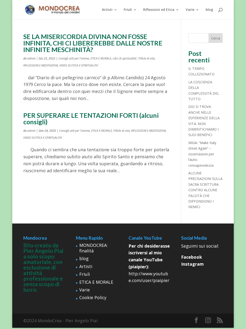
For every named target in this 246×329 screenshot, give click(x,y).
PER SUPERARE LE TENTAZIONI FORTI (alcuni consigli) (91, 118)
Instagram (192, 264)
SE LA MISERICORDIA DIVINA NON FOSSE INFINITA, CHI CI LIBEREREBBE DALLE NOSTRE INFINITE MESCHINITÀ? (92, 43)
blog (209, 10)
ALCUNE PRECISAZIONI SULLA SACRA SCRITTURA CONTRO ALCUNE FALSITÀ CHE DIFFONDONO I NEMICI (205, 190)
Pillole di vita (146, 58)
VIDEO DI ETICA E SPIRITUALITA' (78, 65)
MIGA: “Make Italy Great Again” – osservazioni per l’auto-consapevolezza (202, 154)
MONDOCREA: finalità (93, 248)
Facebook (191, 257)
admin (31, 58)
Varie (190, 10)
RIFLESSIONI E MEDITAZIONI (40, 65)
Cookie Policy (92, 297)
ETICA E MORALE (101, 58)
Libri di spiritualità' (125, 58)
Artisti (107, 10)
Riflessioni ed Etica (158, 10)
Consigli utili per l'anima (73, 58)
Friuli (128, 10)
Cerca (215, 38)
